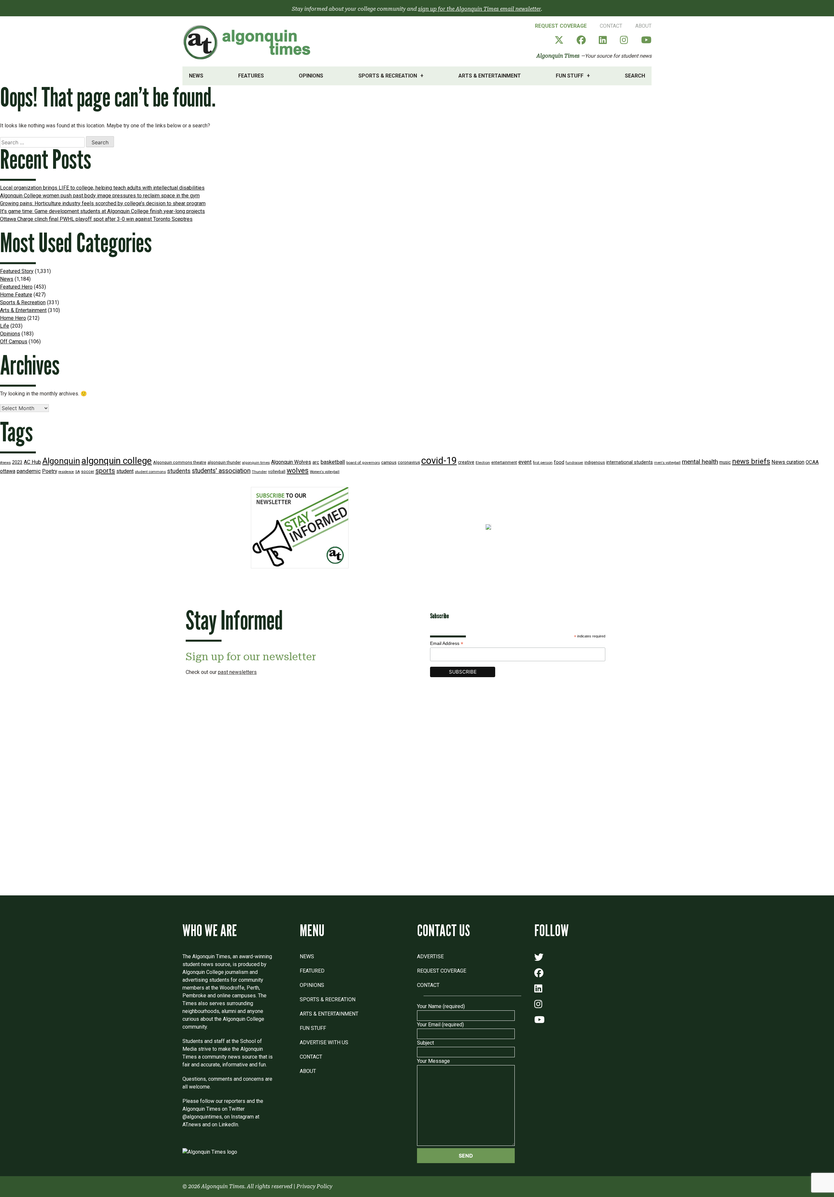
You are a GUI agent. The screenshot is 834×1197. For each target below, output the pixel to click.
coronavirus (409, 462)
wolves (298, 470)
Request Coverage (561, 26)
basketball (333, 462)
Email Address (446, 643)
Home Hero (13, 318)
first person (543, 462)
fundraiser (574, 463)
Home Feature (16, 295)
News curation (787, 462)
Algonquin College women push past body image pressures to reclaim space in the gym (100, 195)
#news (5, 463)
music (725, 462)
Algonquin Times (558, 56)
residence (66, 472)
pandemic (29, 471)
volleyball (276, 471)
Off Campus (13, 341)
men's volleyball (667, 463)
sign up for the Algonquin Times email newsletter (479, 9)
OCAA (812, 462)
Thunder (259, 471)
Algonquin (61, 461)
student (125, 471)
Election (483, 462)
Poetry (49, 471)
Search (635, 76)
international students (629, 462)
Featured (312, 971)
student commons (150, 472)
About (643, 26)
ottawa (7, 471)
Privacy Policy (314, 1186)
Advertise (430, 956)
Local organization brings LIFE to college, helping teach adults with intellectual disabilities (102, 188)
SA (77, 472)
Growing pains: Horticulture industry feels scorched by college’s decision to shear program (103, 203)
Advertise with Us (324, 1042)
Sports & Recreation (387, 76)
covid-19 (439, 460)
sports (105, 471)
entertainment (504, 462)
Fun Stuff (569, 76)
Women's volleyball (324, 472)
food (559, 462)
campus (388, 462)
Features (251, 76)
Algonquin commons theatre (179, 462)
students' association (221, 471)
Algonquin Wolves (291, 462)
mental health (700, 461)
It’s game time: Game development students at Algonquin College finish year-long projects (102, 211)
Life (4, 326)
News (196, 76)
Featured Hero (16, 287)
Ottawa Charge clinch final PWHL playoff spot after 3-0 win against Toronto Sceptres (96, 219)
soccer (87, 471)
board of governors (363, 462)
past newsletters (237, 672)
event (525, 462)
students (179, 470)
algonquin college (116, 460)
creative (466, 462)
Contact (611, 26)
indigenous (594, 462)
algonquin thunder (224, 462)
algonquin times (256, 463)
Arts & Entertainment (489, 76)
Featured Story (17, 271)
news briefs (751, 461)
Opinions (311, 76)
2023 (17, 462)
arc (315, 462)
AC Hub (32, 462)
